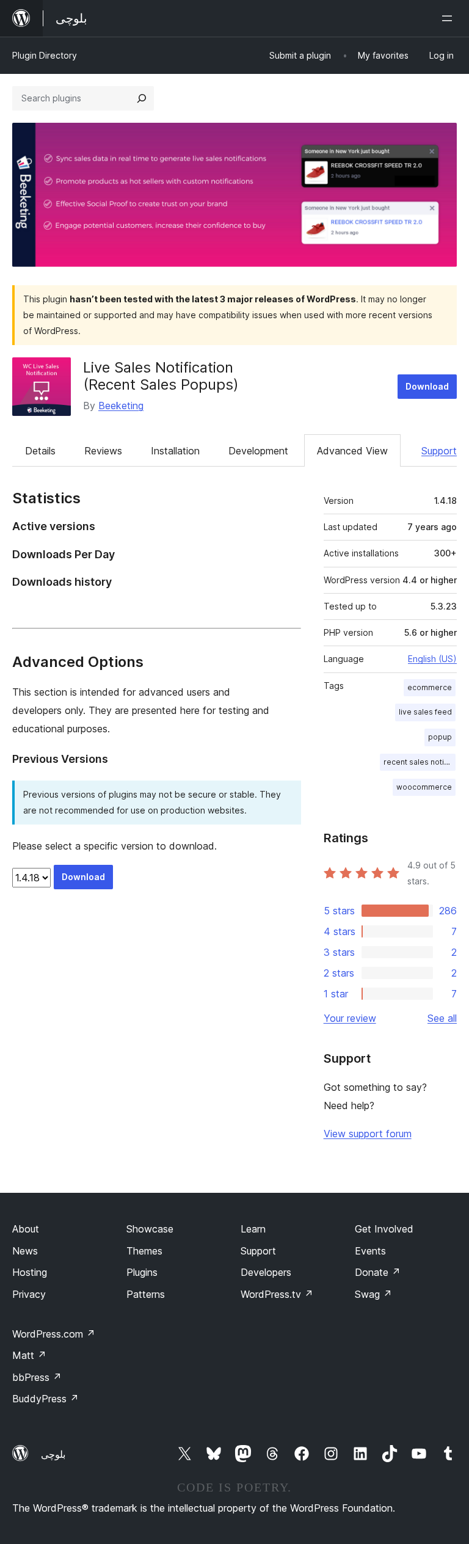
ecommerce (429, 687)
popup (440, 736)
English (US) (432, 659)
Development (258, 451)
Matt (29, 1355)
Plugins (142, 1272)
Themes (144, 1251)
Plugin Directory (44, 55)
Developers (266, 1272)
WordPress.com (53, 1334)
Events (370, 1251)
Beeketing (121, 405)
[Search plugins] (141, 98)
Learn (253, 1229)
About (25, 1229)
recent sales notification (420, 762)
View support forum (368, 1133)
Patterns (145, 1294)
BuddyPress (45, 1399)
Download (427, 386)
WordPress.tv (277, 1294)
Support (439, 451)
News (25, 1251)
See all (442, 1018)
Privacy (29, 1294)
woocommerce (424, 787)
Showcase (149, 1229)
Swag (373, 1294)
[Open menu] (449, 18)
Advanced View (352, 451)
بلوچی (53, 1454)
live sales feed (425, 711)
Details (40, 451)
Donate (378, 1272)
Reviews (103, 451)
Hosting (29, 1272)
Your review (350, 1018)
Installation (175, 451)
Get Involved (384, 1229)
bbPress (37, 1377)
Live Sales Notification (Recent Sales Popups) (161, 376)
